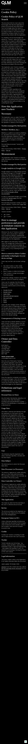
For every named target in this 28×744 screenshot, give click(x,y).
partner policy (13, 198)
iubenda (3, 567)
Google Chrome (7, 290)
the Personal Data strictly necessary (11, 568)
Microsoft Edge (7, 298)
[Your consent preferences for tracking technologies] (25, 741)
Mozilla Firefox (7, 292)
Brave (5, 300)
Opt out (8, 150)
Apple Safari (6, 294)
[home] (6, 3)
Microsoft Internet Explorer (11, 296)
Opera (5, 302)
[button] (25, 3)
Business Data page (6, 200)
